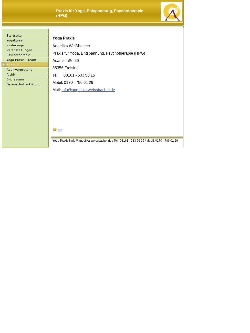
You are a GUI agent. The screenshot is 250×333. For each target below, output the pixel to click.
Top (59, 130)
